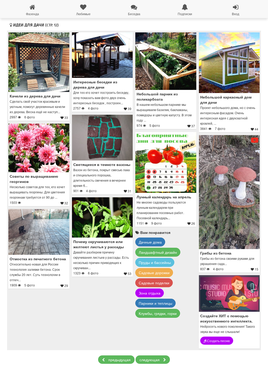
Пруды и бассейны (155, 262)
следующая (150, 359)
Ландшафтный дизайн (158, 252)
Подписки (185, 13)
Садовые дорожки (154, 272)
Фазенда (32, 13)
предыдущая (119, 359)
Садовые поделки (154, 282)
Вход (235, 13)
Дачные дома (150, 242)
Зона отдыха (149, 293)
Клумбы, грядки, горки (158, 313)
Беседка (134, 13)
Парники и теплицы (155, 303)
